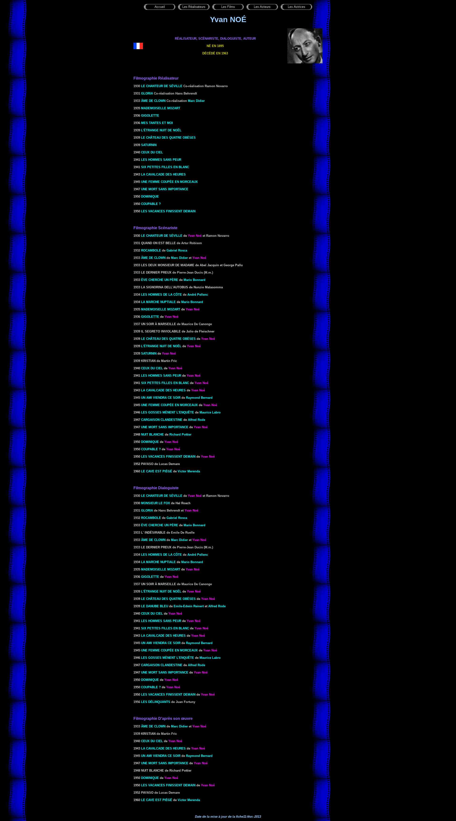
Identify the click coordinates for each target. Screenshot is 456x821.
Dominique (150, 196)
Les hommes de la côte (161, 294)
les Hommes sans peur (161, 159)
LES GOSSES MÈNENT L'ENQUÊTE (167, 412)
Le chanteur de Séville (161, 86)
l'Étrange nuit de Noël (161, 130)
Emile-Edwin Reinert (189, 606)
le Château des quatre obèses (168, 137)
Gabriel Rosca (176, 250)
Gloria (147, 93)
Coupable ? (151, 204)
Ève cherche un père (159, 280)
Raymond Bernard (199, 397)
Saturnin (149, 145)
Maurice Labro (210, 412)
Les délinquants (155, 702)
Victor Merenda (189, 471)
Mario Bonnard (194, 280)
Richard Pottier (180, 434)
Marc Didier (196, 101)
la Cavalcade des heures (163, 174)
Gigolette (150, 115)
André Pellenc (197, 294)
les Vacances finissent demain (168, 211)
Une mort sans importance (164, 189)
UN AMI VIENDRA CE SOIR (160, 397)
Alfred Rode (196, 420)
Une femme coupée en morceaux (169, 182)
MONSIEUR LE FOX (155, 503)
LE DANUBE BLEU (154, 606)
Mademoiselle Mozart (160, 108)
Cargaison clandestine (161, 420)
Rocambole (151, 250)
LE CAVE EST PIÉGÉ (156, 471)
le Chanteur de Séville (161, 235)
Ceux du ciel (152, 152)
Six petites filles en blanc (165, 167)
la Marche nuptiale (158, 302)
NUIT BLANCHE (152, 434)
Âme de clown (153, 101)
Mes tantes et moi (157, 123)
